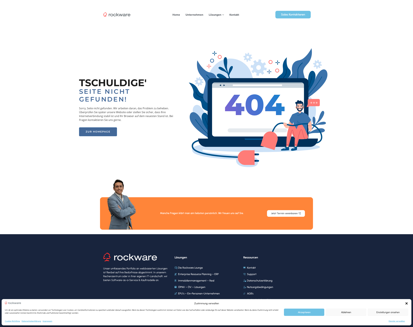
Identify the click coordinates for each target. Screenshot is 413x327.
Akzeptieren (304, 312)
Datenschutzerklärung (31, 321)
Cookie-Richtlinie (12, 321)
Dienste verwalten (397, 321)
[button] (406, 303)
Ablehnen (346, 312)
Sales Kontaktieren (293, 14)
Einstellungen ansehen (388, 312)
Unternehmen (194, 14)
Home (176, 14)
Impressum (47, 321)
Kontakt (234, 14)
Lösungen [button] (215, 14)
